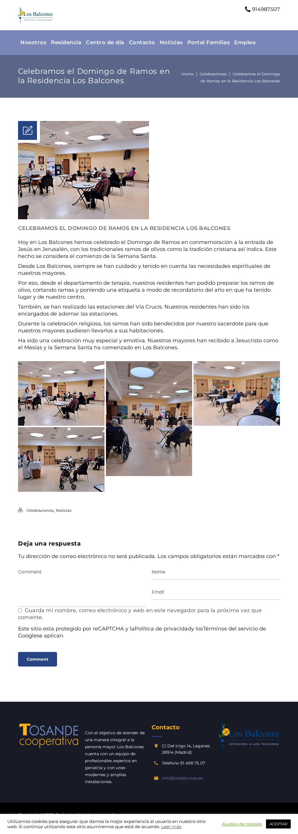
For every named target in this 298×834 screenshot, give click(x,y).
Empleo (245, 42)
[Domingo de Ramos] (237, 393)
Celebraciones (213, 74)
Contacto (142, 42)
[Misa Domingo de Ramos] (61, 459)
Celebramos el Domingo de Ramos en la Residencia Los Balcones (124, 228)
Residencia (66, 42)
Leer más (171, 826)
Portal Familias (208, 42)
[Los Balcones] (35, 15)
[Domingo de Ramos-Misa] (61, 393)
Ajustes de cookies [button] (242, 824)
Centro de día (105, 42)
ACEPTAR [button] (278, 823)
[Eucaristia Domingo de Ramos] (149, 418)
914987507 (265, 9)
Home (188, 74)
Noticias (171, 42)
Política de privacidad (162, 629)
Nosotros (33, 42)
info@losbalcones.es (182, 778)
